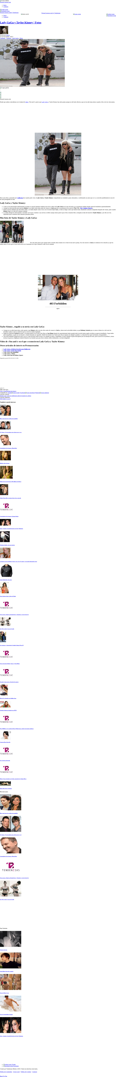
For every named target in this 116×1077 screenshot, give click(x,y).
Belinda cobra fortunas (4, 463)
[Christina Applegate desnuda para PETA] (5, 707)
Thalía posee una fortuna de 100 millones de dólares (10, 481)
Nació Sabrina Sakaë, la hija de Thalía (8, 596)
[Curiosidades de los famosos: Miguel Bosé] (5, 444)
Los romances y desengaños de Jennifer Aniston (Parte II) (12, 645)
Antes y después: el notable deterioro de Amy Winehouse (11, 528)
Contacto (5, 6)
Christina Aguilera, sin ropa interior (7, 545)
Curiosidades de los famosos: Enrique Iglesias (9, 516)
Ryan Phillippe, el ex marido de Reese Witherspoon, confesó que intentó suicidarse (17, 728)
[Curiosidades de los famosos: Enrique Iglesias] (6, 513)
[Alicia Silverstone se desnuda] (5, 785)
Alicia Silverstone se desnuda (6, 788)
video (27, 102)
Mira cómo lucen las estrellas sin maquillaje (9, 418)
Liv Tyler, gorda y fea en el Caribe (7, 628)
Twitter (13, 1064)
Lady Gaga (3, 391)
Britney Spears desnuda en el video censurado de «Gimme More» (13, 778)
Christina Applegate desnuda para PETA (8, 710)
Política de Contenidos (6, 1072)
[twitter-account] (4, 9)
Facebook (16, 1066)
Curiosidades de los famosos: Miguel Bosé (8, 448)
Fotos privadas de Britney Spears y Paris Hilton (10, 663)
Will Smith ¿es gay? (5, 399)
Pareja (7, 391)
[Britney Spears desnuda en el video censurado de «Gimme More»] (6, 775)
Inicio (4, 5)
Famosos (8, 38)
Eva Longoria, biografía (5, 760)
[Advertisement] (58, 116)
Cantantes (2, 38)
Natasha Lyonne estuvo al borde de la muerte (9, 681)
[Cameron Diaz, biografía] (5, 738)
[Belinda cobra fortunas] (5, 460)
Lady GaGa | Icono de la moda (12, 350)
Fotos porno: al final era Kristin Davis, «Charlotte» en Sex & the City (14, 614)
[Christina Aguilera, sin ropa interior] (5, 541)
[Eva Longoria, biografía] (6, 757)
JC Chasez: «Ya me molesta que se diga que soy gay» (11, 432)
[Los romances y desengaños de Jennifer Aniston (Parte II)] (3, 642)
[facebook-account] (5, 11)
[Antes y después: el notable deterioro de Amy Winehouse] (5, 525)
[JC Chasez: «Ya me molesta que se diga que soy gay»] (5, 429)
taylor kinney (12, 391)
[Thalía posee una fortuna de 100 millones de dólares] (6, 478)
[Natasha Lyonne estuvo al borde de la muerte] (6, 678)
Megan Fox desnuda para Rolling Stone (8, 698)
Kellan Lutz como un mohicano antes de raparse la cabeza (15, 395)
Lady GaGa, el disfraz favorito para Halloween (16, 349)
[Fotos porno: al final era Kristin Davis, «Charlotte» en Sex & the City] (6, 611)
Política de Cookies (26, 1072)
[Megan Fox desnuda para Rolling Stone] (4, 695)
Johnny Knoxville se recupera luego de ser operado (10, 498)
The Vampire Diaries (86, 208)
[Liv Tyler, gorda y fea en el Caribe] (5, 625)
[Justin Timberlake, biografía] (6, 576)
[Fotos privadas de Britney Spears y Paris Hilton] (6, 660)
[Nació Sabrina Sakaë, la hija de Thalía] (4, 593)
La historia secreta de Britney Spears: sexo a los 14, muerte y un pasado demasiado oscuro (18, 561)
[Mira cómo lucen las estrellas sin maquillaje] (5, 415)
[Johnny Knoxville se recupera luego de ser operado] (4, 494)
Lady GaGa (15, 38)
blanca (8, 35)
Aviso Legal (16, 1072)
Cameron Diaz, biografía (5, 742)
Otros (21, 38)
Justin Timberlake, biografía (6, 579)
